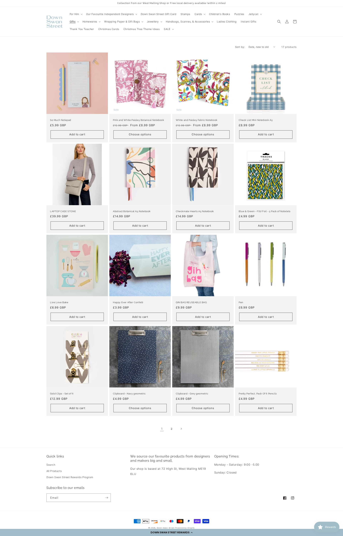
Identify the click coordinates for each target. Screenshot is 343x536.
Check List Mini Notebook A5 (256, 120)
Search (50, 464)
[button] (171, 532)
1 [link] (162, 428)
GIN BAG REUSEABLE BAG (191, 302)
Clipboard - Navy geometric (129, 393)
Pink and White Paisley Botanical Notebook (138, 120)
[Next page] (181, 429)
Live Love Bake (59, 302)
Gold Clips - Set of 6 (62, 393)
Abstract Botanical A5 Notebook (132, 211)
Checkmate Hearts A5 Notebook (195, 211)
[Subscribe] (107, 498)
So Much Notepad (60, 120)
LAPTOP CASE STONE (63, 211)
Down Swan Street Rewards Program (69, 477)
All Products (54, 470)
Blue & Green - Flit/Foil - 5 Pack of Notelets (264, 211)
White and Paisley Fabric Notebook (196, 120)
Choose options (140, 134)
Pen (241, 302)
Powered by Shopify (185, 528)
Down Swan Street (166, 528)
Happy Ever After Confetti (128, 302)
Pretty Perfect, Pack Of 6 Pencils (258, 393)
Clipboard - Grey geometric (192, 393)
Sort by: (240, 46)
